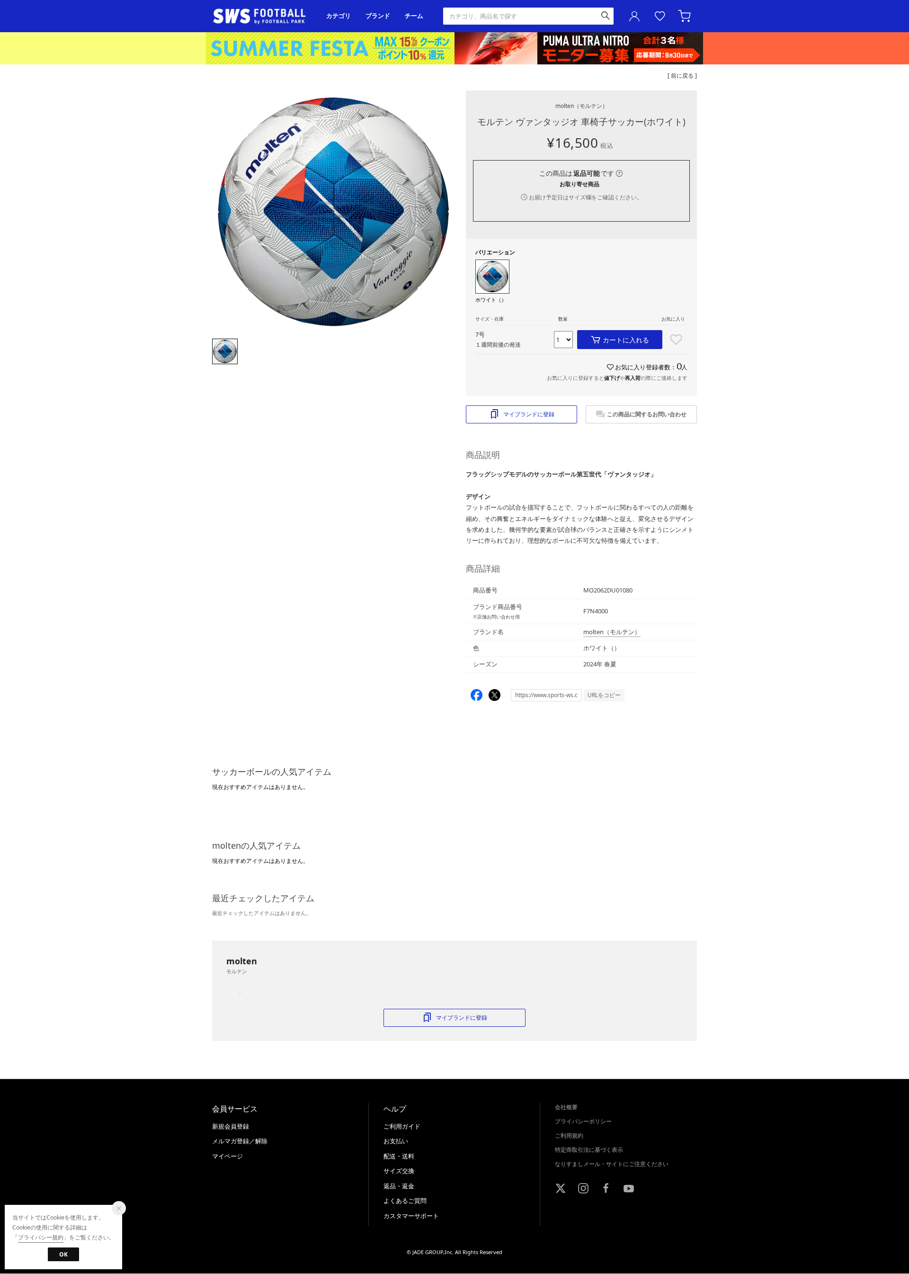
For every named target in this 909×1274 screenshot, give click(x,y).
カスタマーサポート (411, 1215)
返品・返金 (398, 1186)
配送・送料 (398, 1156)
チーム (414, 15)
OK (63, 1254)
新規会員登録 (230, 1126)
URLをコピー (604, 695)
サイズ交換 (398, 1170)
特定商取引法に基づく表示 (589, 1150)
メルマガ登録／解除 (239, 1141)
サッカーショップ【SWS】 (262, 16)
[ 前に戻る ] (682, 76)
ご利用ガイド (401, 1126)
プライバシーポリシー (583, 1121)
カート (685, 16)
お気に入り (660, 16)
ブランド (377, 15)
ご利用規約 (569, 1135)
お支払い (395, 1141)
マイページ (227, 1156)
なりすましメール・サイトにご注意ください (611, 1164)
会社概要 (566, 1107)
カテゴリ (338, 15)
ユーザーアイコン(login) (634, 16)
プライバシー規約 (40, 1237)
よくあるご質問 (405, 1200)
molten (581, 106)
